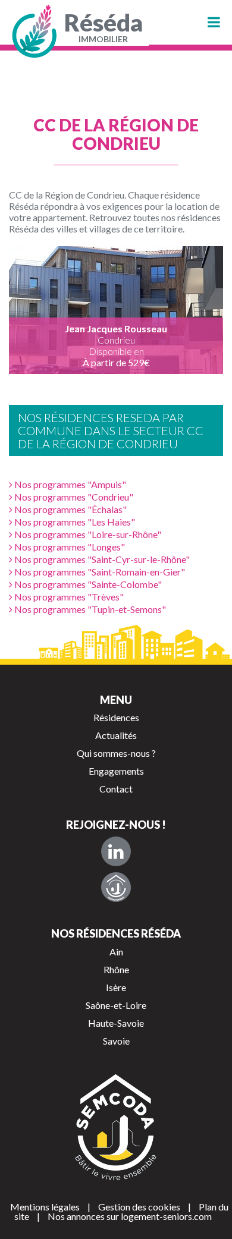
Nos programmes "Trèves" (68, 596)
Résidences (116, 717)
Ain (116, 951)
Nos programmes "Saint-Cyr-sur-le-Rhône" (101, 559)
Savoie (116, 1040)
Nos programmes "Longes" (68, 546)
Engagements (116, 770)
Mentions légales (45, 1206)
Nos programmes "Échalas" (69, 509)
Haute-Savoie (116, 1023)
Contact (116, 788)
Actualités (116, 735)
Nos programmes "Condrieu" (72, 496)
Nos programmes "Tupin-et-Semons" (89, 609)
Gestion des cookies (139, 1206)
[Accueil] (35, 31)
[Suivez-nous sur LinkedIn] (116, 851)
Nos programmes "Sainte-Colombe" (87, 584)
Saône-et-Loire (116, 1005)
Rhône (116, 969)
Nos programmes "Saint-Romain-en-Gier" (98, 571)
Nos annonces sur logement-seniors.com (130, 1216)
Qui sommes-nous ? (116, 753)
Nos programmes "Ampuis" (69, 484)
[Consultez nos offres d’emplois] (116, 887)
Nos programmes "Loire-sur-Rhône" (86, 534)
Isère (116, 987)
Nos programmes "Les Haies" (73, 521)
